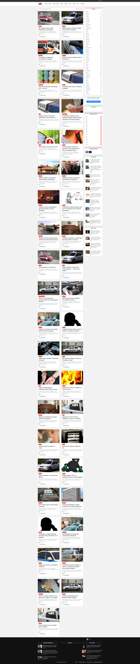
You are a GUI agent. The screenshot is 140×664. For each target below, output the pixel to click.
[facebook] (100, 1)
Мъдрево (93, 52)
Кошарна (93, 44)
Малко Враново (93, 47)
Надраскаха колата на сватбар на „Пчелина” (48, 565)
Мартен (93, 49)
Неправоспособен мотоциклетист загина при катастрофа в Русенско (48, 238)
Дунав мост (41, 84)
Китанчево (93, 41)
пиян (63, 265)
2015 (93, 134)
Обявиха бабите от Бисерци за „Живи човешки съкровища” (47, 178)
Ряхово (93, 64)
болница (40, 205)
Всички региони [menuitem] (56, 3)
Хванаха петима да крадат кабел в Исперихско (72, 58)
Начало (76, 662)
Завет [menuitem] (70, 3)
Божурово (93, 18)
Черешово (93, 90)
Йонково (93, 37)
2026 (93, 116)
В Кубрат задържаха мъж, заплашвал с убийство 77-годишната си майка (95, 232)
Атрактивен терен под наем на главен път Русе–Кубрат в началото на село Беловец (95, 195)
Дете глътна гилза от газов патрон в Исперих (48, 505)
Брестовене (93, 21)
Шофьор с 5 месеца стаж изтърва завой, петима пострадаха (48, 330)
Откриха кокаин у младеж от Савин (47, 447)
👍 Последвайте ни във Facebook (93, 101)
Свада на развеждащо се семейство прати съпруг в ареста (48, 388)
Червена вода (93, 88)
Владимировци (93, 24)
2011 (93, 141)
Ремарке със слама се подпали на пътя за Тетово (72, 388)
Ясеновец (93, 93)
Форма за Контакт (89, 662)
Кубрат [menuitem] (61, 3)
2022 (93, 123)
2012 (93, 139)
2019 (93, 128)
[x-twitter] (101, 1)
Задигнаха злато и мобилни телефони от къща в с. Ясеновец (71, 417)
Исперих (40, 356)
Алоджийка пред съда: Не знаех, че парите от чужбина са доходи (72, 330)
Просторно (93, 60)
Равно (93, 62)
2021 (93, 124)
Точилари (93, 83)
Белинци (64, 55)
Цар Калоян (93, 87)
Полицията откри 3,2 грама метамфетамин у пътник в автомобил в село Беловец (95, 221)
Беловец (93, 14)
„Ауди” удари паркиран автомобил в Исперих (48, 359)
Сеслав (93, 72)
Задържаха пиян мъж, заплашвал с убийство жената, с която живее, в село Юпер (95, 202)
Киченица (93, 42)
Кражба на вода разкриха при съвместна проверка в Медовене (95, 209)
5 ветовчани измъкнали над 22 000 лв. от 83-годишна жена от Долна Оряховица (72, 208)
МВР (63, 415)
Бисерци (93, 16)
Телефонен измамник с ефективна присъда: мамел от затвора (72, 238)
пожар (40, 265)
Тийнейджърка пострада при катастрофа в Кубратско (70, 534)
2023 (93, 121)
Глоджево (40, 55)
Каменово (64, 532)
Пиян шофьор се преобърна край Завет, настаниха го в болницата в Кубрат (95, 188)
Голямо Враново (41, 296)
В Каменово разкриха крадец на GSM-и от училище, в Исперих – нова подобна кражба (71, 566)
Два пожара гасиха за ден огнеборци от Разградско (46, 29)
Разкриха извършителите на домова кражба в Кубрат (70, 596)
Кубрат (40, 26)
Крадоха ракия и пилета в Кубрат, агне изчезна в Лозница (71, 29)
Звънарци (93, 34)
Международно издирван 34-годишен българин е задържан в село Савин (95, 161)
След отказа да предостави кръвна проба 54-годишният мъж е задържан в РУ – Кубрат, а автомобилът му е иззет (95, 168)
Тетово (93, 80)
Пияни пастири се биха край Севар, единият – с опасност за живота (71, 269)
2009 (93, 144)
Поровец (93, 59)
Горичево (93, 29)
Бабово (93, 11)
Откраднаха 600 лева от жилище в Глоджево (72, 87)
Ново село (93, 54)
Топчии (93, 82)
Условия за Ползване (82, 662)
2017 (93, 131)
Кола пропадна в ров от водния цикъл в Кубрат (48, 626)
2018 (93, 129)
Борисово (93, 19)
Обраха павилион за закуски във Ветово (48, 476)
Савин (93, 65)
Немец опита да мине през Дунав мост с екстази (48, 87)
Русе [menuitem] (78, 3)
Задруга (40, 327)
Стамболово (93, 77)
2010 (93, 142)
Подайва (93, 57)
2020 (93, 126)
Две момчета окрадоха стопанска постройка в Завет (71, 359)
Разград (40, 563)
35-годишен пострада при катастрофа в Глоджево (46, 58)
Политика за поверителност (97, 662)
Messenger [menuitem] (82, 3)
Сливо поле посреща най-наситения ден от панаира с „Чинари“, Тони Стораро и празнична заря (95, 245)
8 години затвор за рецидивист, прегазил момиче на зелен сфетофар (48, 208)
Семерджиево (93, 70)
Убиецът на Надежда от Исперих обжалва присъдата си (48, 417)
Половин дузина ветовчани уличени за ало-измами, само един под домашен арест (70, 148)
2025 (93, 118)
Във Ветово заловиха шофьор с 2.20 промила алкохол (71, 299)
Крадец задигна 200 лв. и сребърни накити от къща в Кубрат (72, 476)
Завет (63, 356)
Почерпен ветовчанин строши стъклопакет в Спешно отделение (71, 505)
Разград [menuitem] (74, 3)
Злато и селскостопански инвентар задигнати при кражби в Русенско (48, 299)
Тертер (93, 78)
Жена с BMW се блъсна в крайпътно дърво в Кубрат (95, 175)
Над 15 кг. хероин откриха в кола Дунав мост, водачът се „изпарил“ (48, 596)
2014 (93, 136)
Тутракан (93, 85)
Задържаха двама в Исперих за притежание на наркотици (71, 178)
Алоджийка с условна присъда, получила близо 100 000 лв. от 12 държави (48, 535)
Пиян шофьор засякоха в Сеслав (48, 147)
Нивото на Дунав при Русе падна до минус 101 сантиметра (95, 215)
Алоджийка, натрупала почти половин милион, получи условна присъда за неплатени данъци (72, 117)
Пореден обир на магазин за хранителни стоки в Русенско (47, 116)
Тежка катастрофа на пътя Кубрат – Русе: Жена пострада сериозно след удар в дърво (95, 181)
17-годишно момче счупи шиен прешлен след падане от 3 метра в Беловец (95, 238)
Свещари (93, 67)
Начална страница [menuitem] (48, 3)
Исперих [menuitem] (65, 3)
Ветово (64, 84)
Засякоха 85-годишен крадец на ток (71, 447)
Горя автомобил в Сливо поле (47, 267)
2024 (93, 119)
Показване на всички (79, 8)
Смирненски (93, 75)
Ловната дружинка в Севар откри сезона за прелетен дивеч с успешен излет (95, 252)
